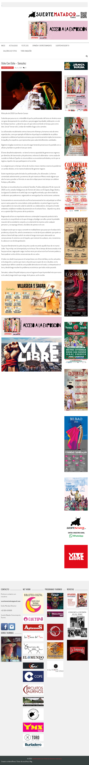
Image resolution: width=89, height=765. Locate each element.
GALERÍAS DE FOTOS (10, 51)
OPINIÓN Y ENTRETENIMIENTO (42, 45)
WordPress (12, 761)
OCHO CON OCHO (7, 68)
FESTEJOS (25, 45)
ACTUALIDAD (13, 45)
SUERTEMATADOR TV (62, 45)
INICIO (3, 45)
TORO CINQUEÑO (26, 51)
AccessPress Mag (26, 761)
